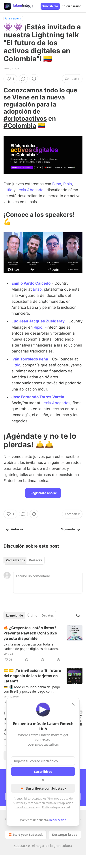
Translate (13, 18)
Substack (20, 846)
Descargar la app (64, 834)
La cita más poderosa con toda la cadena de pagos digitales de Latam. (31, 646)
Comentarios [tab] (15, 560)
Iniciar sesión (72, 6)
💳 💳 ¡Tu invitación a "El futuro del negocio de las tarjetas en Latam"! (32, 675)
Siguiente (68, 529)
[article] (43, 643)
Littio (8, 190)
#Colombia (20, 125)
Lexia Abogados (31, 190)
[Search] (78, 615)
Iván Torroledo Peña (29, 359)
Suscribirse (50, 6)
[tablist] (24, 560)
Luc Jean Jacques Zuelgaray (38, 321)
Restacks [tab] (35, 560)
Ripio (67, 184)
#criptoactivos (25, 118)
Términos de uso (58, 798)
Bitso (56, 184)
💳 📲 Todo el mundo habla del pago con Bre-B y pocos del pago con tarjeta (32, 689)
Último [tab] (32, 615)
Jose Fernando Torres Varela (37, 397)
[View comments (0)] (23, 78)
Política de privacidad (56, 807)
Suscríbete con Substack (46, 788)
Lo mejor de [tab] (14, 615)
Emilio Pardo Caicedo (30, 283)
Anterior (17, 529)
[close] (73, 704)
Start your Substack (28, 834)
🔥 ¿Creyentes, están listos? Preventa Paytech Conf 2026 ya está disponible (30, 633)
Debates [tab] (48, 615)
